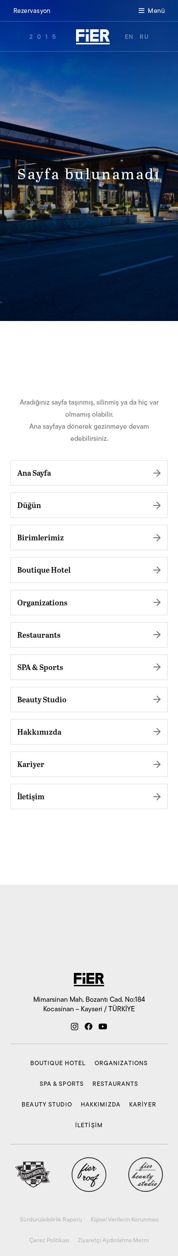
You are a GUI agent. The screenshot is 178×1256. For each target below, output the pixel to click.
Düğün (29, 505)
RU (144, 36)
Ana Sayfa (34, 472)
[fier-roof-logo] (89, 1174)
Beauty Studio (42, 699)
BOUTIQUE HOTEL (58, 1063)
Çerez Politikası (49, 1240)
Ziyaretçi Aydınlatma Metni (113, 1240)
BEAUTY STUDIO (47, 1104)
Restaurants (38, 635)
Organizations (42, 602)
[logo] (89, 979)
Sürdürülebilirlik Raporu (51, 1219)
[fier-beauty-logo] (145, 1174)
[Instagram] (74, 1026)
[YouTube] (103, 1026)
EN (129, 36)
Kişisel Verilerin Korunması (125, 1219)
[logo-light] (93, 36)
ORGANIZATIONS (121, 1063)
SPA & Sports (40, 667)
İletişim (30, 796)
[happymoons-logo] (32, 1174)
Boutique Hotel (43, 569)
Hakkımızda (39, 731)
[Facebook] (88, 1026)
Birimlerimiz (40, 537)
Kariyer (30, 764)
